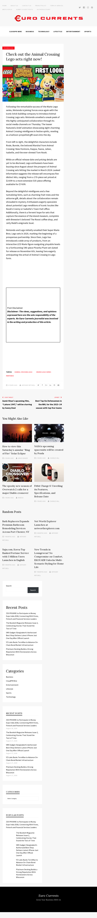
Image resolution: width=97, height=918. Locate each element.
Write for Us (7, 9)
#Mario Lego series (43, 372)
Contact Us (26, 5)
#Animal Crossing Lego (23, 372)
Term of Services (56, 5)
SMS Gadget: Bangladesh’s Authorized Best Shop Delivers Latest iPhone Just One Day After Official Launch (21, 635)
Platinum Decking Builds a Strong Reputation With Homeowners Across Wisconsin (21, 652)
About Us (14, 5)
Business (30, 31)
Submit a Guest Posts (24, 9)
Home (4, 5)
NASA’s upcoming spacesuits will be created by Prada (48, 450)
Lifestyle (57, 31)
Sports (87, 31)
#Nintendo (10, 376)
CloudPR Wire (15, 31)
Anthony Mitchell (28, 385)
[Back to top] (94, 915)
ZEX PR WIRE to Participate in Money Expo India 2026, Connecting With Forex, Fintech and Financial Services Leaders (22, 616)
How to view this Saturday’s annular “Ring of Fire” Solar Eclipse (16, 450)
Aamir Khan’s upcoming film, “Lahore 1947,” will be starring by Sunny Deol (17, 404)
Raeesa (20, 498)
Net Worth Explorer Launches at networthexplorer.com (47, 525)
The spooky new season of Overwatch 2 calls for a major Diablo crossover (17, 489)
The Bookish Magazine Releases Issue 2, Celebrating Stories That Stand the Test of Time (22, 626)
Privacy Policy (40, 5)
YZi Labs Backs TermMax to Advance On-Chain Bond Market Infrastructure (27, 862)
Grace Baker (23, 458)
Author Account (43, 9)
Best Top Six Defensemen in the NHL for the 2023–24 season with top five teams (48, 404)
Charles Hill (54, 458)
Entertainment (73, 31)
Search (8, 586)
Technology (43, 31)
